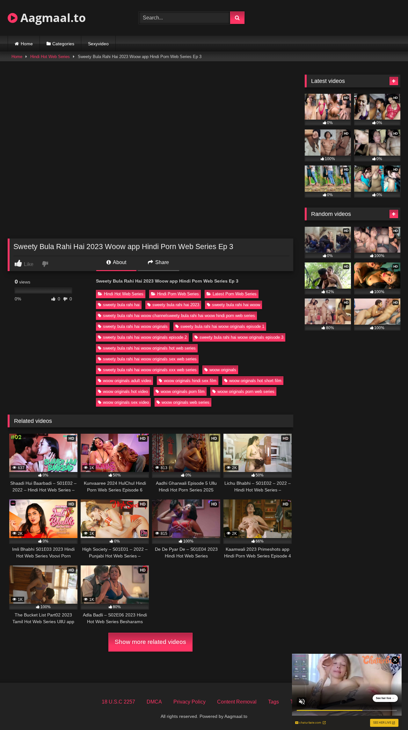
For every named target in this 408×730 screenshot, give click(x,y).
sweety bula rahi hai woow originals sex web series (150, 359)
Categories (63, 43)
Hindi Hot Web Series (50, 56)
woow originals (222, 369)
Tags (273, 701)
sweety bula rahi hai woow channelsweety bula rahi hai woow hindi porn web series (179, 315)
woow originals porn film (183, 391)
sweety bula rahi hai (121, 304)
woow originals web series (185, 402)
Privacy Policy (189, 701)
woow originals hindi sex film (190, 380)
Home (27, 43)
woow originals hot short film (255, 380)
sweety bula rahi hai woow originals (135, 326)
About (119, 262)
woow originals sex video (126, 402)
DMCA (154, 701)
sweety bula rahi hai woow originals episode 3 (241, 337)
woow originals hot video (125, 391)
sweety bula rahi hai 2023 (175, 304)
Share (161, 262)
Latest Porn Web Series (235, 293)
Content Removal (237, 701)
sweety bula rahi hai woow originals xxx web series (150, 369)
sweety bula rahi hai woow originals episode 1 (222, 326)
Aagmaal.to (52, 18)
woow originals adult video (127, 380)
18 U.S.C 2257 (118, 701)
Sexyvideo (98, 43)
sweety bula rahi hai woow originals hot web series (149, 348)
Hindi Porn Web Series (178, 293)
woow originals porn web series (245, 391)
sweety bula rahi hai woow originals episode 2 (145, 337)
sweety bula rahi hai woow (236, 304)
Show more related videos (150, 641)
